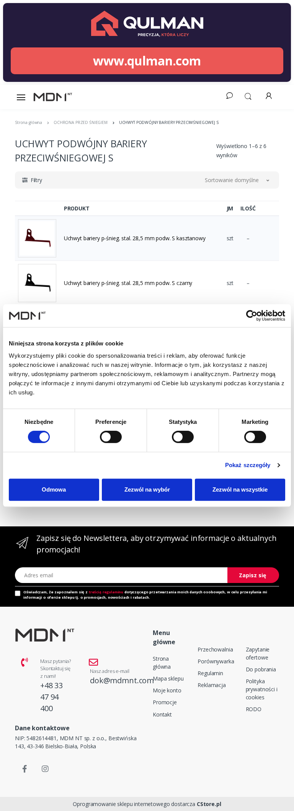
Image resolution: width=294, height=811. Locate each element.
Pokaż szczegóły (248, 465)
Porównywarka (216, 661)
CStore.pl (209, 804)
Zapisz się (252, 575)
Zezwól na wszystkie (240, 489)
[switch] (111, 437)
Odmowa (54, 489)
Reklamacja (212, 685)
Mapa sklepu (168, 678)
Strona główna (162, 662)
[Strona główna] (52, 97)
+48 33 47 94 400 (51, 696)
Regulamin (210, 673)
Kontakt (162, 714)
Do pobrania (261, 669)
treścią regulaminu (106, 592)
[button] (248, 95)
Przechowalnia (215, 649)
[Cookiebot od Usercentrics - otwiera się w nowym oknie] (251, 315)
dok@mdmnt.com (122, 680)
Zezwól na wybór (147, 489)
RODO (253, 709)
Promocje (165, 702)
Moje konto (167, 690)
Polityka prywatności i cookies (262, 689)
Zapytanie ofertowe (258, 653)
